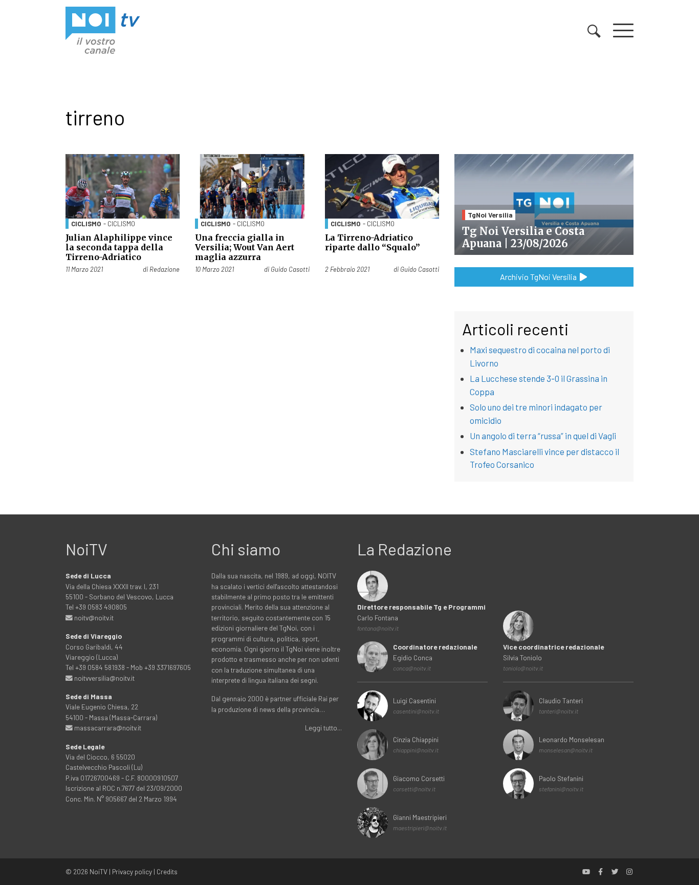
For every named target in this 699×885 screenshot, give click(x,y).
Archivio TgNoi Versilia (539, 277)
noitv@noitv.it (93, 617)
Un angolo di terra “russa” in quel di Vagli (543, 435)
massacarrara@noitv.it (107, 727)
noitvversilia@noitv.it (104, 678)
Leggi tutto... (323, 727)
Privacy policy (132, 871)
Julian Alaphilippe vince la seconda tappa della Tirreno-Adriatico (118, 247)
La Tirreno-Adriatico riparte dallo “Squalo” (372, 242)
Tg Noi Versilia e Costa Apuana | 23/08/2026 (523, 237)
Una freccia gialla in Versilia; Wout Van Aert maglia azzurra (244, 247)
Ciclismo (86, 224)
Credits (167, 871)
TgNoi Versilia (490, 214)
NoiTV (98, 871)
